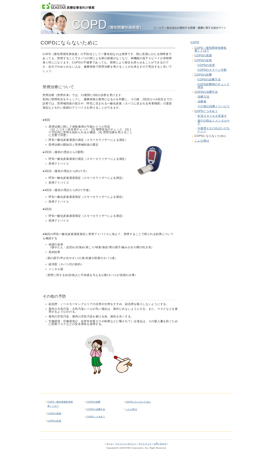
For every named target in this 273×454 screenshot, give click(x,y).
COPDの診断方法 (209, 79)
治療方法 (203, 96)
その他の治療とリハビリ (213, 106)
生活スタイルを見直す (212, 115)
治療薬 (201, 101)
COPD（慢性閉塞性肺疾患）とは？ (210, 49)
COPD (194, 42)
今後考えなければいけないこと (213, 130)
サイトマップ (145, 444)
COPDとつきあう (206, 111)
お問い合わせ (160, 444)
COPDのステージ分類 (212, 69)
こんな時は (201, 140)
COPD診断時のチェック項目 (213, 86)
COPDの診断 (203, 74)
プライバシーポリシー (125, 444)
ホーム (110, 444)
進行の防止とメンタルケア (213, 122)
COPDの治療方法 (206, 91)
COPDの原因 (203, 55)
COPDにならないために (138, 402)
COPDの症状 (203, 60)
